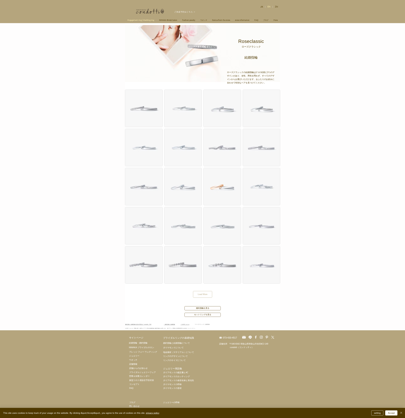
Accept (391, 413)
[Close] (401, 412)
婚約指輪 (143, 343)
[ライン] (250, 337)
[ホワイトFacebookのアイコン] (256, 337)
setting (377, 413)
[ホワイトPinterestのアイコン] (267, 337)
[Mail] (244, 337)
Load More (202, 294)
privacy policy (152, 413)
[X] (272, 337)
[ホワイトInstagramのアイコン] (261, 337)
